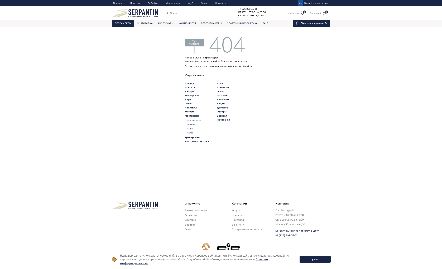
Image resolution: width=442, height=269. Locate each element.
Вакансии (223, 99)
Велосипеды (123, 23)
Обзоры (222, 111)
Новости (135, 3)
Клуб (190, 3)
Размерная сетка (196, 210)
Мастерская (173, 3)
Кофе (220, 83)
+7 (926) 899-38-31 (286, 235)
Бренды (117, 3)
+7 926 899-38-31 (247, 8)
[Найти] (167, 13)
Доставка (222, 107)
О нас (204, 3)
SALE (265, 23)
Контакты (220, 3)
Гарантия (222, 95)
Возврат (222, 115)
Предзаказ (223, 119)
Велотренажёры (211, 23)
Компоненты (187, 23)
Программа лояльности (247, 229)
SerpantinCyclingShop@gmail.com (297, 230)
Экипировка (145, 23)
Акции (221, 103)
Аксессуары (166, 23)
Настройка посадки (197, 141)
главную (207, 66)
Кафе (190, 132)
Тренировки (192, 137)
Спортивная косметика (242, 23)
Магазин (190, 111)
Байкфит (153, 3)
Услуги (236, 210)
